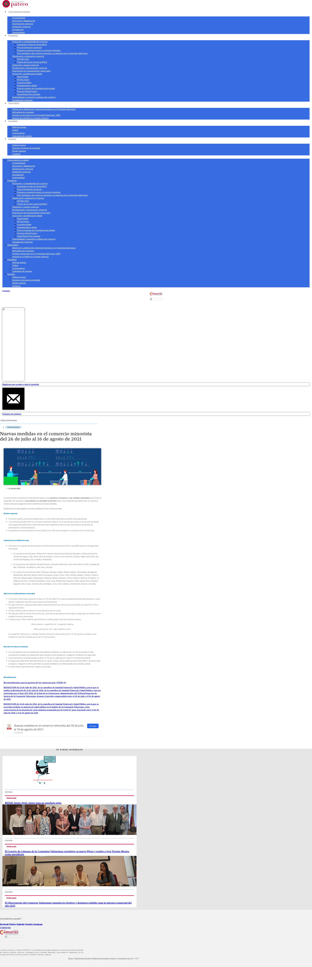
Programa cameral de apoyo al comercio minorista (38, 50)
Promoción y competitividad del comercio (30, 42)
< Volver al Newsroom (8, 420)
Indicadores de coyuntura (23, 112)
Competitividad (18, 18)
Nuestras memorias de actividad (26, 148)
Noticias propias (19, 127)
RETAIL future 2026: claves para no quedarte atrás (33, 803)
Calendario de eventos (22, 136)
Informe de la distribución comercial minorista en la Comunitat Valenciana (44, 109)
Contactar (16, 154)
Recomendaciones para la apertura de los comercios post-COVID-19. (35, 683)
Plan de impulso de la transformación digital (36, 88)
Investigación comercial (22, 100)
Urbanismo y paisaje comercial (25, 65)
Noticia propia (13, 427)
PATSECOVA (23, 59)
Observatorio (13, 103)
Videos (15, 130)
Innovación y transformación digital (27, 74)
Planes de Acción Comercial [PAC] (32, 62)
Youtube (29, 924)
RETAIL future (23, 80)
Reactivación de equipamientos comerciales (31, 71)
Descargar (93, 726)
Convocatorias (18, 133)
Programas (13, 35)
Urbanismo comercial (21, 27)
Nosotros (12, 139)
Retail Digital (22, 77)
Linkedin (20, 924)
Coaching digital (24, 83)
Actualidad (13, 121)
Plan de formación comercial (29, 48)
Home (70, 958)
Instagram (38, 924)
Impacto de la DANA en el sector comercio (30, 118)
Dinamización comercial (22, 24)
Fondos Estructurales (83, 958)
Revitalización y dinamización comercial (29, 68)
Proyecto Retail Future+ (27, 91)
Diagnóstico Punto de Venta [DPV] (32, 45)
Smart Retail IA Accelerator (28, 94)
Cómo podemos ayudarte (19, 12)
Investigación (18, 30)
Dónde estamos (19, 151)
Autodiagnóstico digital (27, 86)
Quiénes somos (19, 145)
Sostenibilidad (18, 33)
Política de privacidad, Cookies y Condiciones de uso (112, 958)
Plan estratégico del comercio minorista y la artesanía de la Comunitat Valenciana (52, 53)
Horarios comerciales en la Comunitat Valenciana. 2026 (36, 115)
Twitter (12, 924)
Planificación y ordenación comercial (28, 56)
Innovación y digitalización (23, 21)
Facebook (4, 924)
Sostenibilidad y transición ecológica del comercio (33, 97)
